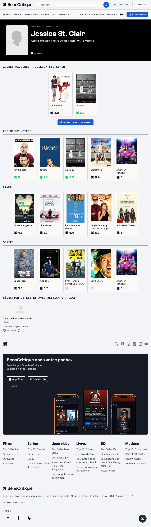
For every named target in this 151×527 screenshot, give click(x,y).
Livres (81, 444)
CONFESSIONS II (135, 454)
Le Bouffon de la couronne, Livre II (86, 460)
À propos (8, 496)
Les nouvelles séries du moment (38, 465)
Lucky (30, 458)
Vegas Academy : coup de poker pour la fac (101, 227)
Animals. (80, 105)
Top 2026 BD (108, 449)
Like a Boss (45, 225)
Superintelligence (23, 225)
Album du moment (135, 463)
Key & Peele (20, 170)
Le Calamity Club (85, 454)
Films (7, 444)
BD (103, 444)
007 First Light (60, 457)
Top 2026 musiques (136, 449)
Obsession (8, 454)
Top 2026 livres (85, 449)
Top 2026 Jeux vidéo (60, 451)
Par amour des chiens (72, 227)
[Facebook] (122, 345)
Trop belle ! (56, 105)
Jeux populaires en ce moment (63, 476)
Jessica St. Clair (51, 27)
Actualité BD (108, 470)
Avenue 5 (44, 281)
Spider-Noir (33, 454)
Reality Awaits (133, 458)
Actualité (8, 463)
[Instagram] (128, 345)
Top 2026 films (11, 449)
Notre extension (54, 496)
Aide (66, 496)
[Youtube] (146, 345)
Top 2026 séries (36, 449)
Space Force (20, 281)
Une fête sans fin (110, 454)
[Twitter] (117, 345)
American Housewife (122, 171)
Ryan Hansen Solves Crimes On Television (74, 282)
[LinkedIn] (140, 345)
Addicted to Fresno (126, 225)
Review (43, 170)
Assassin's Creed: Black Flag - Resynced (62, 466)
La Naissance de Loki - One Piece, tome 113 (110, 462)
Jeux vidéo (61, 444)
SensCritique (36, 27)
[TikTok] (134, 345)
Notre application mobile (29, 496)
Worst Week (97, 170)
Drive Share (97, 281)
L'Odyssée (8, 458)
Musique (132, 444)
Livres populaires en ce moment (87, 469)
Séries (32, 444)
